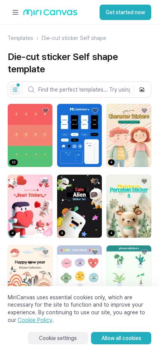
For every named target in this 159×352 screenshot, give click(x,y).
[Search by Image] (142, 89)
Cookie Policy (35, 320)
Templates (20, 38)
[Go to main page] (50, 14)
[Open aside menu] (15, 12)
